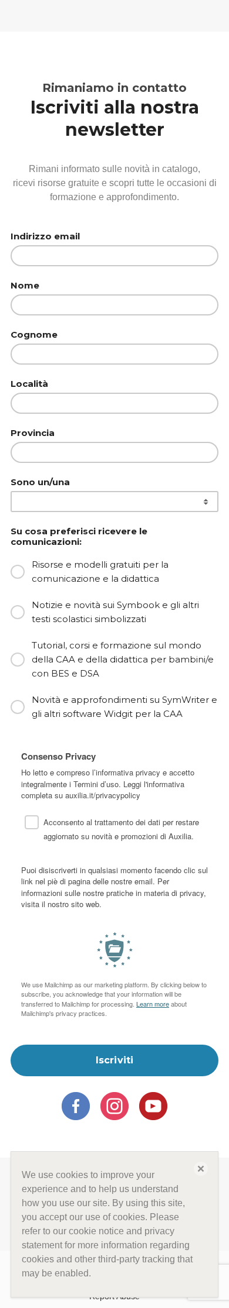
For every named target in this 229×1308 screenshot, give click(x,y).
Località (29, 384)
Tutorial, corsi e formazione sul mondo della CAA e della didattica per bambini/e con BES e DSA (123, 659)
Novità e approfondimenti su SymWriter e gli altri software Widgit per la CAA (124, 706)
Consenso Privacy (58, 757)
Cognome (34, 334)
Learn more (152, 1003)
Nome (25, 285)
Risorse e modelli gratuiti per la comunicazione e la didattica (100, 571)
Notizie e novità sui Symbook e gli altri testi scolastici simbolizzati (115, 611)
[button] (201, 1169)
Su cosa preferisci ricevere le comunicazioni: (79, 536)
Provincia (33, 433)
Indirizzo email (45, 236)
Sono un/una (40, 482)
